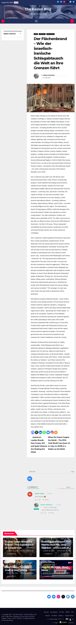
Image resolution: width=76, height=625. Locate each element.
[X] (36, 432)
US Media (54, 615)
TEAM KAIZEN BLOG (26, 551)
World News (50, 34)
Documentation (46, 538)
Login (72, 471)
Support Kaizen (69, 615)
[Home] (2, 21)
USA (32, 564)
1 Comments (11, 554)
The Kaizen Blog (38, 9)
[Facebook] (32, 432)
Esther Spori (53, 507)
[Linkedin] (40, 432)
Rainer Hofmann (49, 75)
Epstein (47, 615)
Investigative (54, 612)
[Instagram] (52, 432)
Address (61, 615)
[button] (68, 21)
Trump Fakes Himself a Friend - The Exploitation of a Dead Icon (19, 544)
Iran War (61, 612)
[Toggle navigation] (36, 21)
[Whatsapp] (44, 432)
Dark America (9, 564)
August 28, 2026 (12, 551)
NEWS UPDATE (10, 34)
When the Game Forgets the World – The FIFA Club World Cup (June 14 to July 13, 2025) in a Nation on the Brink (59, 443)
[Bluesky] (48, 432)
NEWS (35, 34)
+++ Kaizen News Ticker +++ (49, 564)
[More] (56, 432)
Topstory (42, 34)
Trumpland (9, 538)
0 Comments (11, 576)
